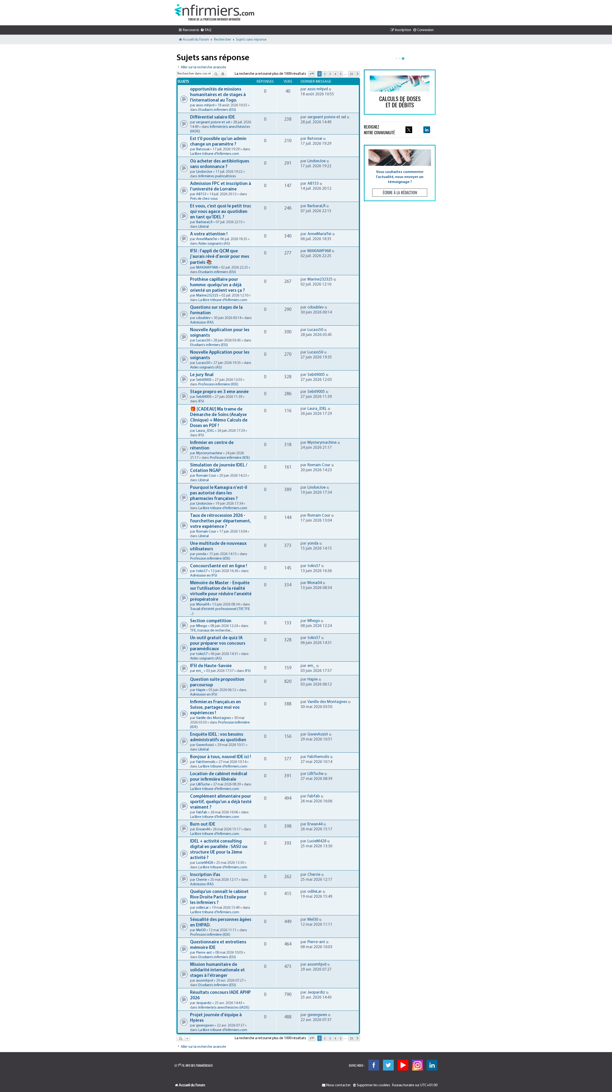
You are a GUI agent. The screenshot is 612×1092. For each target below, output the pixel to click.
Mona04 (202, 604)
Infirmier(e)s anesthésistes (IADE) (223, 1008)
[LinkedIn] (432, 1065)
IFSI (201, 401)
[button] (311, 74)
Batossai (202, 149)
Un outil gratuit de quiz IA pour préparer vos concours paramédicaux (217, 643)
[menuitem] (205, 30)
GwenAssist (205, 745)
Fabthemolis (205, 762)
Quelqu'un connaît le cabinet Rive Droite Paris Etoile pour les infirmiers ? (219, 897)
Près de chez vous (204, 199)
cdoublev (203, 318)
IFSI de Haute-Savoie (211, 666)
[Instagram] (417, 1065)
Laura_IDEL (205, 431)
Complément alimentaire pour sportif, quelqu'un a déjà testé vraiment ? (220, 802)
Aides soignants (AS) (214, 244)
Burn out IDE (202, 824)
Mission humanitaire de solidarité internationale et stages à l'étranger (217, 970)
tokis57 (202, 571)
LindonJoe (204, 172)
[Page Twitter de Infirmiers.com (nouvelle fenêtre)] (408, 129)
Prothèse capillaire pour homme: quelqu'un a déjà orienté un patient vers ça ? (217, 285)
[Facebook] (373, 1065)
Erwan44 (203, 829)
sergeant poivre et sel (213, 122)
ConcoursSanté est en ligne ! (218, 566)
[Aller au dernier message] (330, 89)
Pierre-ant (204, 953)
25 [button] (351, 74)
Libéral (203, 227)
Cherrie (201, 880)
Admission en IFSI (203, 576)
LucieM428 (204, 863)
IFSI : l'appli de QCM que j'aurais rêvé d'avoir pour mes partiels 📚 (219, 257)
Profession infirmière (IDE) (218, 384)
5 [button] (340, 74)
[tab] (396, 58)
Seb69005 (204, 380)
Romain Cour (206, 476)
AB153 (201, 194)
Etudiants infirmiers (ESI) (217, 110)
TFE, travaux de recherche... (211, 630)
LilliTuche (203, 784)
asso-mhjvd (205, 105)
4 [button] (335, 74)
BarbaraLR (204, 222)
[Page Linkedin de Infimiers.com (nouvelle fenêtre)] (426, 129)
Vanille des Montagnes (213, 718)
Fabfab (201, 812)
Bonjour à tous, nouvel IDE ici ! (220, 757)
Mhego (201, 626)
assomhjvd (204, 981)
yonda (201, 554)
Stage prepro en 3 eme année (219, 392)
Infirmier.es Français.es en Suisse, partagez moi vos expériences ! (215, 707)
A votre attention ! (208, 234)
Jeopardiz (204, 1003)
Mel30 (201, 930)
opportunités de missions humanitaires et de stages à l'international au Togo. (218, 95)
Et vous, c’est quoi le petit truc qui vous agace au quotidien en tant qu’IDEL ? (220, 212)
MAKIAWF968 (207, 268)
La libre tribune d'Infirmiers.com (214, 154)
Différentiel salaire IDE (212, 117)
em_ (199, 671)
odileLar (202, 908)
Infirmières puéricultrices (217, 176)
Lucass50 (203, 340)
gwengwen (205, 1025)
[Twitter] (388, 1065)
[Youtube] (403, 1065)
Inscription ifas (205, 875)
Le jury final (201, 375)
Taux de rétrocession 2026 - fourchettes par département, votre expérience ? (220, 521)
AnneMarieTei (206, 239)
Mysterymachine (209, 453)
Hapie (200, 690)
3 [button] (330, 74)
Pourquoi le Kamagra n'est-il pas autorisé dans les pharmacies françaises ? (218, 493)
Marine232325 (207, 295)
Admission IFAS (202, 322)
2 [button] (325, 74)
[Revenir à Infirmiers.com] (214, 10)
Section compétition (210, 621)
